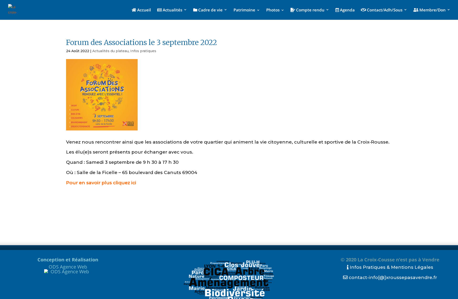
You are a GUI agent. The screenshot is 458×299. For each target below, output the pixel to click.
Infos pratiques (143, 51)
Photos (273, 10)
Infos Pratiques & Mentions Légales (391, 267)
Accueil (143, 10)
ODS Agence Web (68, 267)
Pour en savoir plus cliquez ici (101, 182)
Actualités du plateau (110, 51)
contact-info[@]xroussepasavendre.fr (392, 277)
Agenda (347, 10)
